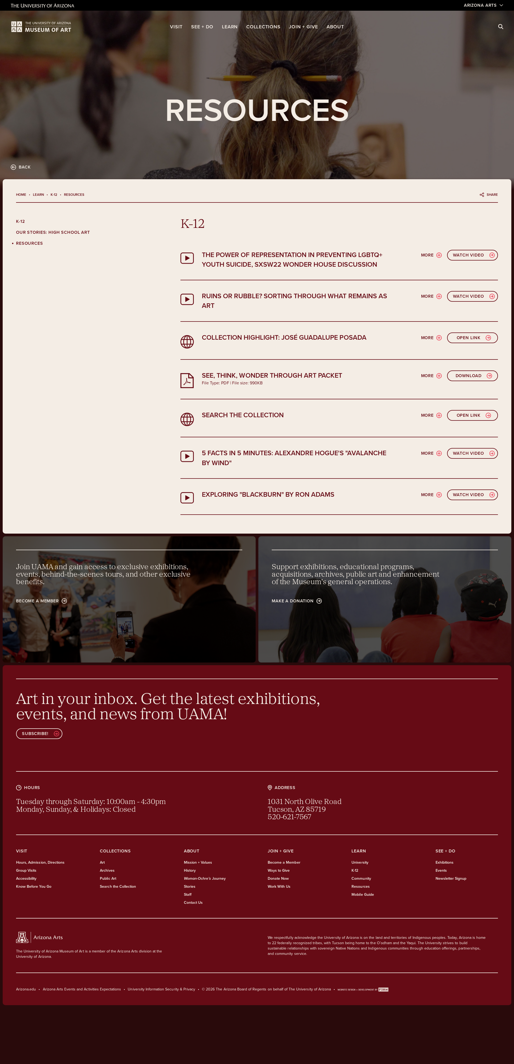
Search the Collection (118, 886)
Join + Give (303, 26)
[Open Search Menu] (500, 26)
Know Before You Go (33, 886)
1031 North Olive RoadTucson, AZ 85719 (305, 805)
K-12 (54, 194)
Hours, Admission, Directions (40, 862)
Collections (263, 26)
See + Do (202, 26)
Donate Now (278, 878)
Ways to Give (279, 870)
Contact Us (193, 902)
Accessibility (26, 878)
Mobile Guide (363, 894)
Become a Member (284, 862)
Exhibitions (444, 862)
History (190, 870)
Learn (230, 26)
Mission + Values (198, 862)
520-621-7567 (289, 817)
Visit (176, 26)
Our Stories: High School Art (53, 232)
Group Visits (26, 870)
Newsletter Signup (451, 878)
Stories (189, 886)
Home (21, 194)
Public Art (108, 878)
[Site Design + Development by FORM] (363, 989)
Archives (107, 870)
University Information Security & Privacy (161, 989)
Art (102, 862)
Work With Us (279, 886)
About (335, 26)
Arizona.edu (26, 989)
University (360, 862)
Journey (205, 878)
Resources (29, 243)
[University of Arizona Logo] (41, 26)
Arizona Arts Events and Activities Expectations (82, 989)
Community (361, 878)
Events (441, 870)
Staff (187, 894)
